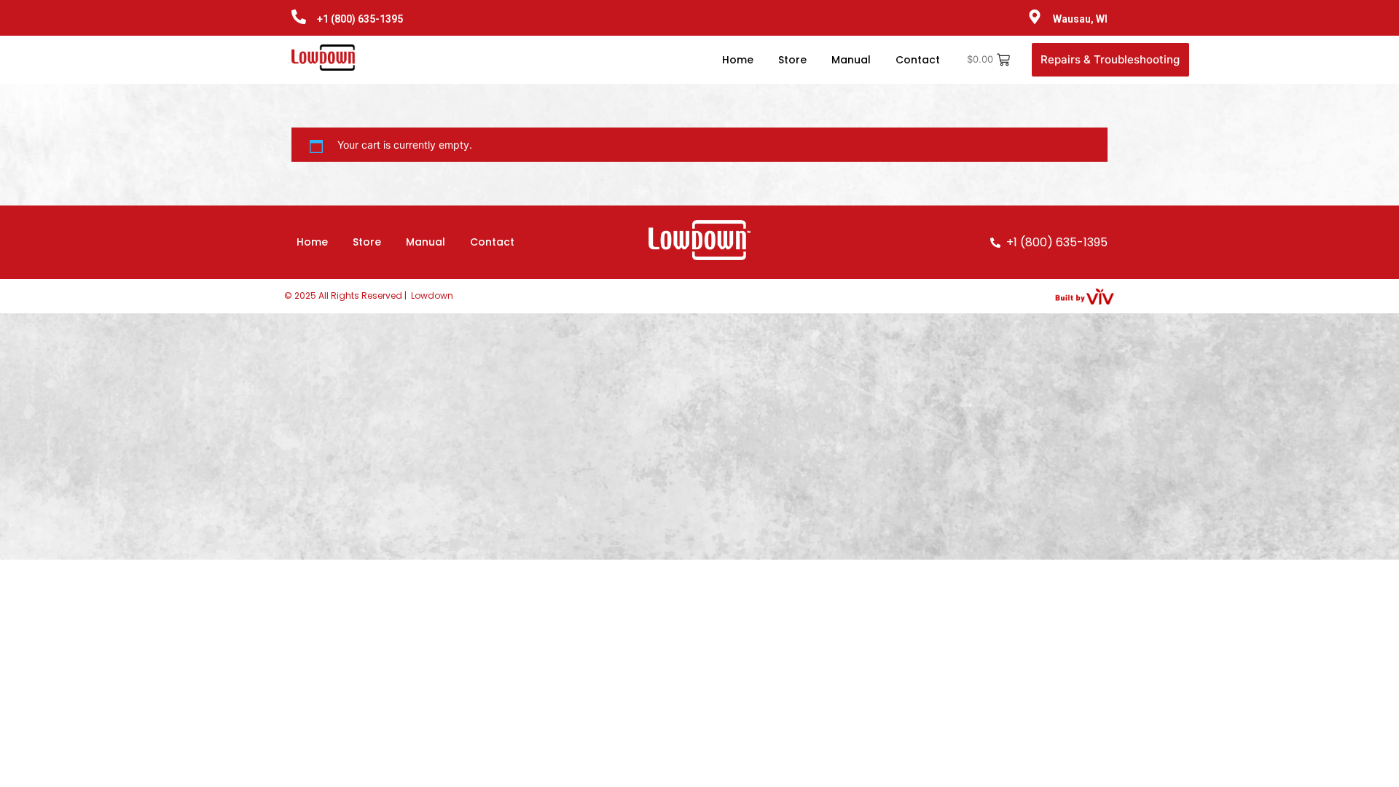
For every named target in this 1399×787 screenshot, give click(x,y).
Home (737, 59)
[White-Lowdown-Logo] (699, 240)
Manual (851, 59)
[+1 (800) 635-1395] (298, 17)
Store (792, 59)
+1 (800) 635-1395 (360, 19)
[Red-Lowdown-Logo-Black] (324, 57)
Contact (918, 59)
